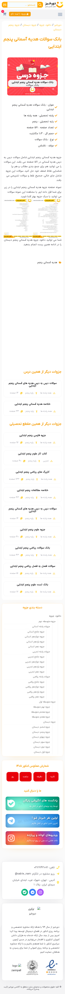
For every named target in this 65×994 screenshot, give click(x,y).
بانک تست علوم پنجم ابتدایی (32, 585)
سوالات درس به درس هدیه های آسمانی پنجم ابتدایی (33, 384)
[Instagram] (40, 892)
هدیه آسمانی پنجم (47, 262)
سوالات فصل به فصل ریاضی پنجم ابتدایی (32, 566)
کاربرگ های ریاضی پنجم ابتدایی (32, 472)
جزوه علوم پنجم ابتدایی (32, 529)
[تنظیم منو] (60, 14)
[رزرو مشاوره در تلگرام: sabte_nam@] (58, 873)
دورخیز (57, 25)
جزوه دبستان (29, 25)
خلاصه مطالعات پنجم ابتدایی (32, 490)
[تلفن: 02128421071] (58, 867)
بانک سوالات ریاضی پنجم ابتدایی (32, 548)
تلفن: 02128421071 (44, 867)
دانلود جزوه (45, 25)
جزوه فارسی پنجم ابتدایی (32, 435)
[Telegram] (32, 892)
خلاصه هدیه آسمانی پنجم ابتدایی (32, 404)
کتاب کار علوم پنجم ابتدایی (32, 454)
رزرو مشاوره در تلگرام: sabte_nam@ (35, 874)
